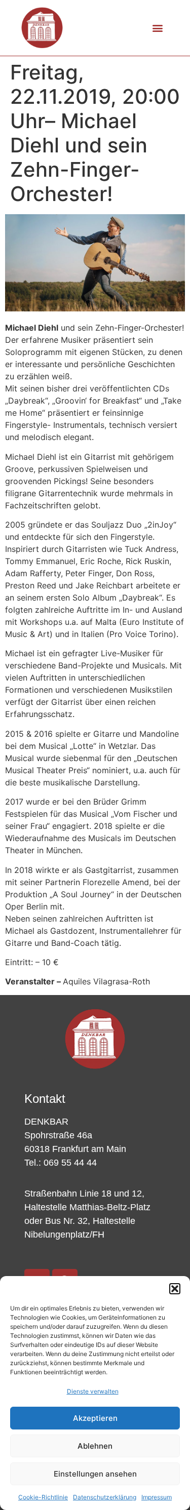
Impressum (156, 1497)
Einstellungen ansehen (95, 1474)
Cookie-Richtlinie (43, 1497)
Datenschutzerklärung (104, 1497)
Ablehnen (95, 1446)
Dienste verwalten (93, 1391)
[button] (175, 1289)
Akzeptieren (95, 1418)
